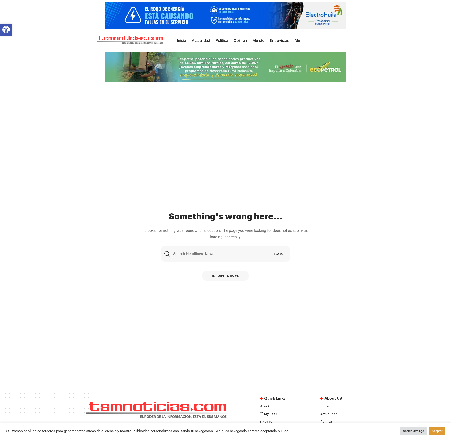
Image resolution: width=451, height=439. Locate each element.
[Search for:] (219, 254)
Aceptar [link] (437, 431)
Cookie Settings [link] (413, 431)
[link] (6, 30)
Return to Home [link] (225, 275)
